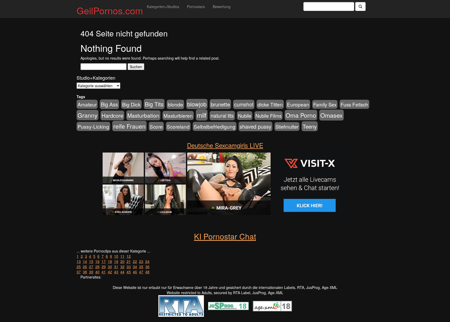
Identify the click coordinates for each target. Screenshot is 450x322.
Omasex (331, 115)
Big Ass (109, 104)
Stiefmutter (287, 126)
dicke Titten (270, 104)
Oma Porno (301, 115)
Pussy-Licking (93, 126)
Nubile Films (268, 115)
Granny (87, 115)
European (298, 104)
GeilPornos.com (110, 10)
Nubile (244, 115)
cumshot (243, 104)
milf (202, 114)
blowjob (197, 104)
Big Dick (131, 104)
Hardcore (112, 115)
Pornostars (196, 6)
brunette (220, 104)
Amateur (87, 104)
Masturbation (143, 115)
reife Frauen (129, 126)
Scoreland (178, 126)
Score (156, 126)
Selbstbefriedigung (214, 126)
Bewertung (221, 6)
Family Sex (324, 104)
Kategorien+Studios (163, 6)
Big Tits (154, 104)
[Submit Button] (360, 6)
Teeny (310, 126)
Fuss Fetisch (354, 104)
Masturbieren (178, 115)
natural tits (222, 115)
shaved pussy (255, 126)
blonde (175, 104)
